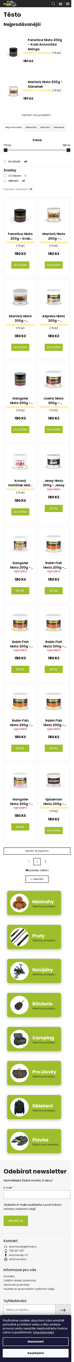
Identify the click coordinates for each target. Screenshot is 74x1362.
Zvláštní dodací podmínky (20, 1280)
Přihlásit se (15, 1221)
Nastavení (36, 1341)
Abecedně (59, 127)
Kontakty (9, 1276)
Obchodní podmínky (16, 1285)
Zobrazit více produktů (36, 115)
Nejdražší (45, 127)
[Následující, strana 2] (37, 861)
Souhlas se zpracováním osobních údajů (29, 1289)
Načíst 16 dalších (37, 851)
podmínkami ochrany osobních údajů (32, 1207)
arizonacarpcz (18, 1259)
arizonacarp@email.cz (23, 1246)
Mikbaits (16, 181)
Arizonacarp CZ (18, 1255)
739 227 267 (16, 1251)
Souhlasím (35, 1353)
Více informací (43, 1332)
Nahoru (38, 879)
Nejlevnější (31, 127)
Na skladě (17, 161)
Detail (54, 508)
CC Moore (17, 176)
